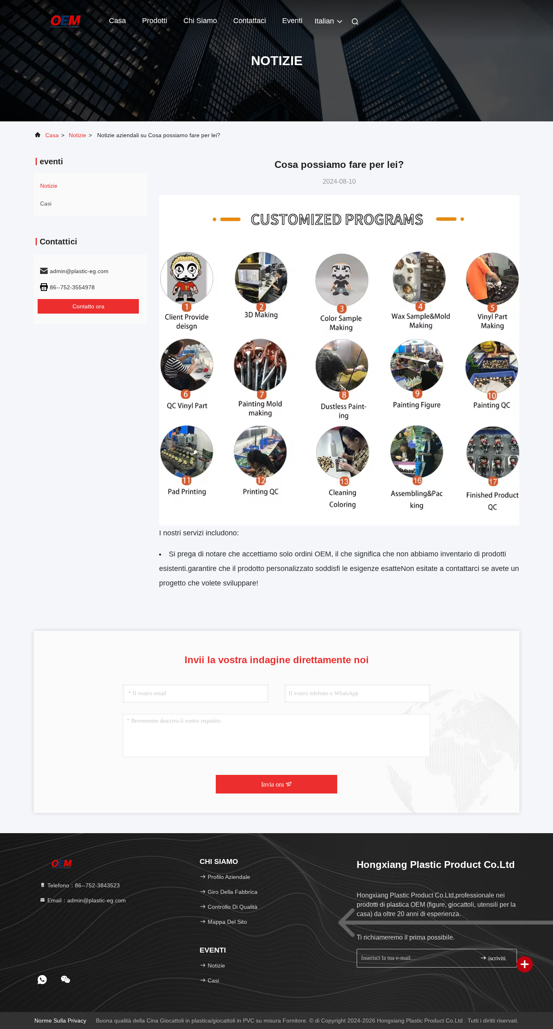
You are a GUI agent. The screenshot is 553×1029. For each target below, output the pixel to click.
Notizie (77, 135)
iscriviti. (497, 958)
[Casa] (66, 20)
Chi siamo (200, 21)
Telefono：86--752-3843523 (83, 885)
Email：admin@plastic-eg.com (86, 900)
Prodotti (154, 21)
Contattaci (249, 21)
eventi (292, 21)
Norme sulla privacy (60, 1020)
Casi (45, 203)
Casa (117, 21)
